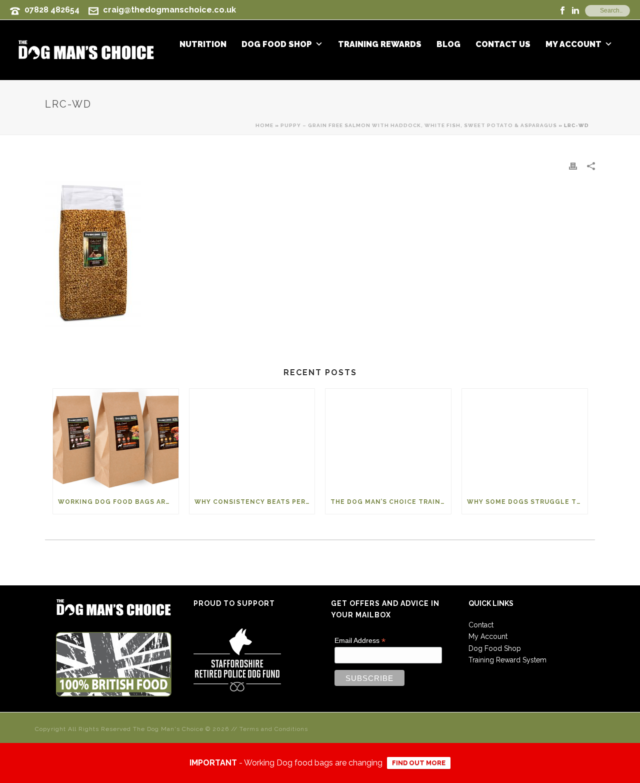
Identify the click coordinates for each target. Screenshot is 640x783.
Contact (481, 625)
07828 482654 (52, 10)
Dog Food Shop (277, 44)
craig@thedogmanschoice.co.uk (169, 10)
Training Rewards (380, 44)
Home (265, 125)
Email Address (360, 640)
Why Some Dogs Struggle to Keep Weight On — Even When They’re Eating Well (527, 501)
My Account (574, 44)
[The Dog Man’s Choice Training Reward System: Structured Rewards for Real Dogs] (388, 439)
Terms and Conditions (274, 728)
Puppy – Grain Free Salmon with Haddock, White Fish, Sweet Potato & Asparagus (418, 125)
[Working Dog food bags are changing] (115, 439)
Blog (448, 44)
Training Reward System (507, 660)
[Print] (573, 166)
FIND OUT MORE (419, 762)
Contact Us (503, 44)
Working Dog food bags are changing (118, 501)
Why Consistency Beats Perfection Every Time (254, 501)
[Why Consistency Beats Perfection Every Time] (252, 439)
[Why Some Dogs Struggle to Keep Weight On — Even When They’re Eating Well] (525, 439)
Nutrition (203, 44)
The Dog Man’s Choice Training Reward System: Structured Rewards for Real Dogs (390, 501)
